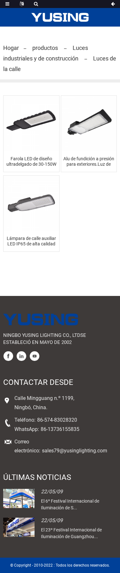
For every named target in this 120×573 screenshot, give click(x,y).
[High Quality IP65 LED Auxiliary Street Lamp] (31, 203)
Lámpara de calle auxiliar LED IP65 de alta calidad (31, 241)
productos (45, 47)
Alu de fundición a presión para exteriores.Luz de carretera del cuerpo (88, 161)
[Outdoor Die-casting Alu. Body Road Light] (89, 123)
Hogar (11, 47)
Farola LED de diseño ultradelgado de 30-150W (31, 161)
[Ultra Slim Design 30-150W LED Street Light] (31, 123)
